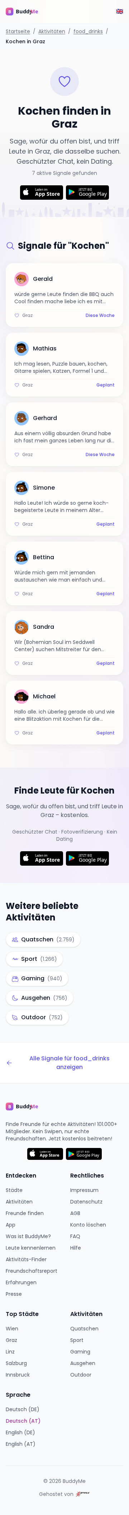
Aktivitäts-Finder (26, 1259)
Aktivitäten (51, 31)
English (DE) (20, 1432)
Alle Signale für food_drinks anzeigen (69, 1062)
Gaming (80, 1351)
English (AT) (20, 1444)
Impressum (84, 1190)
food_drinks (88, 31)
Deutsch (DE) (22, 1409)
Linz (10, 1351)
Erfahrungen (21, 1282)
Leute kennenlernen (31, 1247)
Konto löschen (88, 1224)
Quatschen (84, 1328)
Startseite (18, 31)
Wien (12, 1328)
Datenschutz (86, 1201)
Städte (14, 1190)
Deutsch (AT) (23, 1421)
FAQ (75, 1236)
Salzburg (16, 1363)
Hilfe (75, 1247)
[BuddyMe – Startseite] (27, 11)
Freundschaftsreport (31, 1271)
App (10, 1224)
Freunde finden (25, 1213)
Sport (76, 1340)
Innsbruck (18, 1374)
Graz (11, 1340)
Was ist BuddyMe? (28, 1236)
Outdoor (80, 1374)
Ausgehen (82, 1363)
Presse (14, 1294)
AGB (75, 1213)
